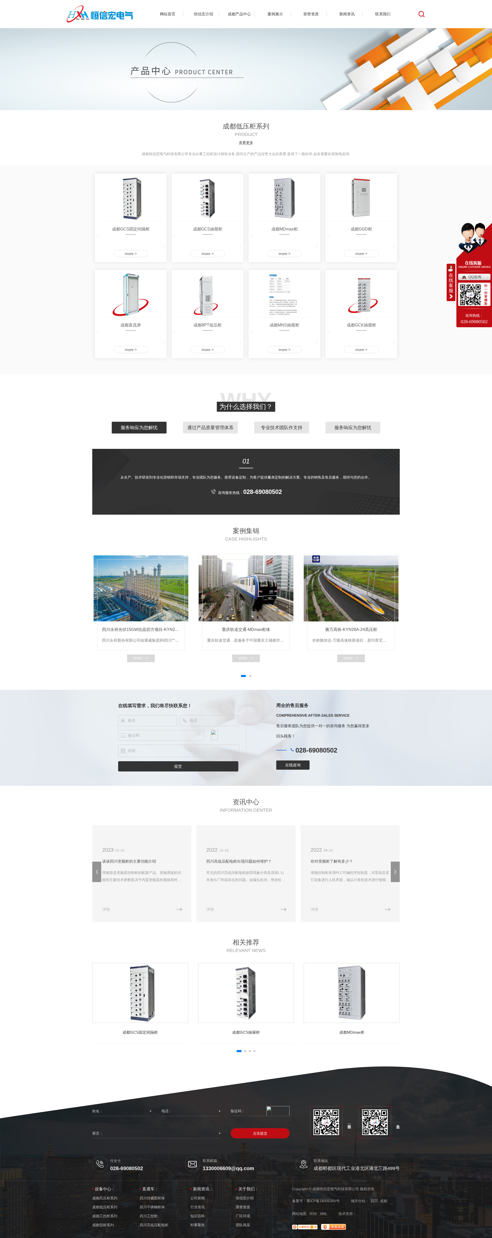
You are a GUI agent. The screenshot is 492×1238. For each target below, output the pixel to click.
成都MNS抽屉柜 (284, 325)
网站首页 (167, 14)
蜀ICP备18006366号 (323, 1201)
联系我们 (383, 14)
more (137, 658)
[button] (243, 676)
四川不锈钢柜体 (152, 1207)
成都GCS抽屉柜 (207, 229)
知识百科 (197, 1216)
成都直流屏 (130, 325)
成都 (383, 1201)
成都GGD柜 (361, 229)
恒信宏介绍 (203, 14)
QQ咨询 (474, 277)
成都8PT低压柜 (207, 325)
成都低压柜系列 (104, 1207)
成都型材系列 (103, 1225)
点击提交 (260, 1133)
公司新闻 (197, 1198)
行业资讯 (197, 1207)
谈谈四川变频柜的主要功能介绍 (129, 861)
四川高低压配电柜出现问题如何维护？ (239, 861)
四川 (374, 1201)
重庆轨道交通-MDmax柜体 (246, 629)
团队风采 (243, 1225)
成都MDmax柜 (284, 229)
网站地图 (299, 1214)
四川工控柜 (149, 1216)
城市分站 (358, 1201)
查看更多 (246, 143)
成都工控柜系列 (104, 1216)
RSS (313, 1214)
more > (131, 253)
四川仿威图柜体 (152, 1198)
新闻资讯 (347, 14)
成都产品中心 (239, 14)
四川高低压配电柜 (154, 1225)
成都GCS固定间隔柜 (131, 229)
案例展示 (275, 14)
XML (323, 1214)
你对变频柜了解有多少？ (332, 861)
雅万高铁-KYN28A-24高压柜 (351, 629)
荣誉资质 (311, 14)
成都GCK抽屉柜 (361, 325)
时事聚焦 (197, 1225)
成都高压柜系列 (104, 1198)
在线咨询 (293, 765)
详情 (106, 909)
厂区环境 (243, 1216)
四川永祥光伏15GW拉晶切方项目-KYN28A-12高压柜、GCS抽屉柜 (141, 629)
